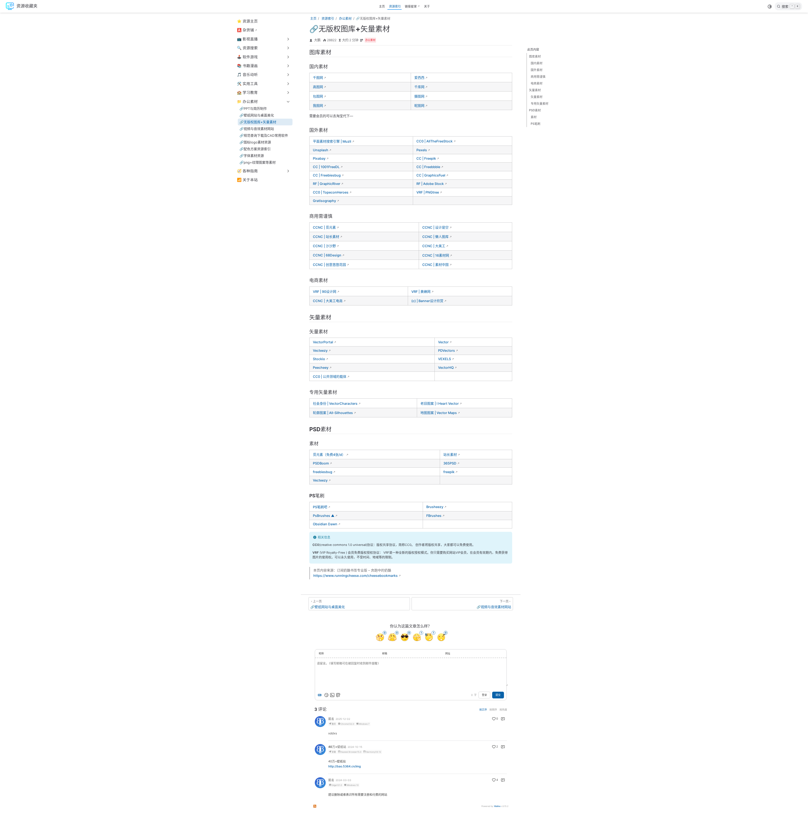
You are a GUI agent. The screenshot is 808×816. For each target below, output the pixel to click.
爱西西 (419, 78)
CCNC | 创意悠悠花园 (329, 265)
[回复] (503, 719)
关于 (427, 6)
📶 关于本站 (247, 180)
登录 (484, 695)
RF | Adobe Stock (430, 184)
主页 (382, 6)
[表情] (326, 695)
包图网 (318, 96)
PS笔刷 (535, 123)
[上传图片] (332, 695)
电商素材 (536, 83)
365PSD (449, 463)
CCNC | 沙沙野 (324, 246)
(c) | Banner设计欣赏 (427, 301)
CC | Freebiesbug (327, 175)
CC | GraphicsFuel (430, 175)
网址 (447, 653)
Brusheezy (434, 507)
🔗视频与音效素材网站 (256, 129)
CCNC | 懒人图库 (435, 237)
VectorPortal (323, 342)
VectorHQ (446, 367)
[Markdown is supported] (320, 695)
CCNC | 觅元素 (324, 227)
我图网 (318, 105)
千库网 (419, 87)
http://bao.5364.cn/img (344, 766)
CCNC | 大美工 (433, 246)
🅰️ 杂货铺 (245, 30)
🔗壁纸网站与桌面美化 (256, 115)
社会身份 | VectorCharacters (335, 403)
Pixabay (319, 158)
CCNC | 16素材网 (435, 255)
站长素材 (450, 454)
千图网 (318, 78)
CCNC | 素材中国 (435, 265)
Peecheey (320, 367)
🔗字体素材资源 (251, 156)
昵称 (321, 653)
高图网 (318, 87)
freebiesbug (322, 472)
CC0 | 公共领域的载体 (329, 376)
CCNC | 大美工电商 (328, 301)
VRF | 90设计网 (324, 291)
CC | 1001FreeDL (326, 167)
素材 (534, 117)
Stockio (319, 359)
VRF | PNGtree (427, 192)
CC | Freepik (426, 158)
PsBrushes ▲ (323, 515)
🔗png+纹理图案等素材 (257, 162)
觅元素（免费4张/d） (329, 454)
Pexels (421, 150)
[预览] (338, 695)
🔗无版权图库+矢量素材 (257, 122)
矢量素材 (535, 90)
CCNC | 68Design (327, 255)
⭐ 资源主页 (247, 21)
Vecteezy (320, 350)
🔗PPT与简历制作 (253, 108)
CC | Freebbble (428, 167)
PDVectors (446, 350)
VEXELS (444, 359)
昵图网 (419, 105)
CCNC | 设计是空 (435, 227)
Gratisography (324, 201)
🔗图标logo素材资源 (255, 142)
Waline (497, 806)
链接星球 (411, 6)
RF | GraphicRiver (326, 184)
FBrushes (433, 515)
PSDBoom (321, 463)
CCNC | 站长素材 (326, 237)
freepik (448, 472)
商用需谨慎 (538, 76)
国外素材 (536, 70)
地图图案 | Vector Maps (438, 413)
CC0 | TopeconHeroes (330, 192)
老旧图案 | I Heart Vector (439, 403)
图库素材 (535, 56)
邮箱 (384, 653)
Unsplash (320, 150)
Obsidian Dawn (325, 524)
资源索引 (395, 6)
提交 (498, 695)
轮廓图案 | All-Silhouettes (333, 413)
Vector (443, 342)
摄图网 (419, 96)
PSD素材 (535, 110)
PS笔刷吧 (320, 507)
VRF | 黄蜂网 (421, 291)
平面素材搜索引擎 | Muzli (332, 141)
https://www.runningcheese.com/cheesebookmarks (355, 575)
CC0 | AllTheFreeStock (434, 141)
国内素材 (536, 63)
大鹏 (317, 40)
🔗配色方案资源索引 (255, 149)
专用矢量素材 (539, 103)
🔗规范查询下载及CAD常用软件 (263, 135)
